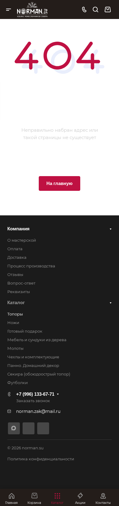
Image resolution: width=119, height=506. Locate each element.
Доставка (17, 257)
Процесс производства (31, 265)
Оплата (15, 248)
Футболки (17, 382)
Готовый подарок (24, 331)
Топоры (15, 314)
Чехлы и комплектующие (33, 356)
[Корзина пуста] (107, 10)
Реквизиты (18, 291)
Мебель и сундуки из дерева (37, 339)
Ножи (13, 322)
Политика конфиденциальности (40, 458)
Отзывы (15, 274)
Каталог (16, 302)
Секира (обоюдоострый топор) (38, 374)
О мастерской (21, 240)
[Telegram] (28, 428)
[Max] (14, 428)
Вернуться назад (59, 158)
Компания (18, 228)
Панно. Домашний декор (33, 365)
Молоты (15, 348)
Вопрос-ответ (21, 283)
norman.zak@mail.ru (38, 411)
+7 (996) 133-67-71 (35, 394)
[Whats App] (43, 428)
